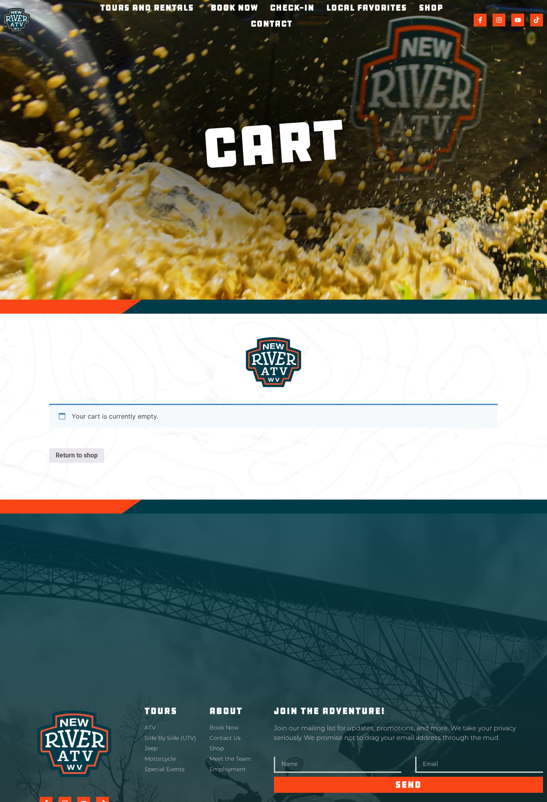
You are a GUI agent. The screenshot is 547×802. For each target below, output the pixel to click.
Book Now (234, 7)
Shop (431, 7)
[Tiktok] (536, 20)
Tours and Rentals (147, 7)
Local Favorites (366, 7)
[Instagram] (499, 20)
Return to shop (77, 455)
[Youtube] (517, 20)
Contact (271, 23)
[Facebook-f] (480, 20)
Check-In (292, 7)
